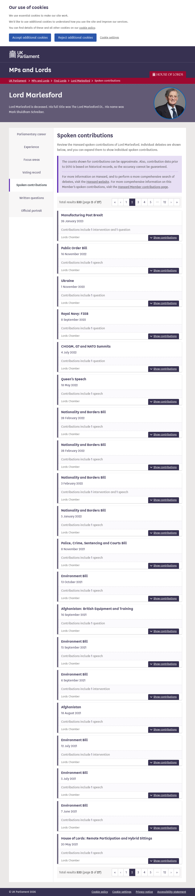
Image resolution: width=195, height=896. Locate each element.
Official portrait (31, 210)
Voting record (31, 172)
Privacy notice (144, 892)
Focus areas (32, 160)
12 (164, 202)
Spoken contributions (31, 185)
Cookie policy (100, 892)
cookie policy (87, 27)
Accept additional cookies (30, 37)
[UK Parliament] (24, 54)
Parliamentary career (31, 134)
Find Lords (60, 80)
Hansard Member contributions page (143, 187)
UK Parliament (17, 80)
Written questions (31, 198)
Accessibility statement (171, 892)
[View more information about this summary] (119, 226)
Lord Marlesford (80, 80)
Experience (31, 147)
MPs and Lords (30, 70)
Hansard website (97, 182)
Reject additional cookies (75, 37)
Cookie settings (109, 37)
